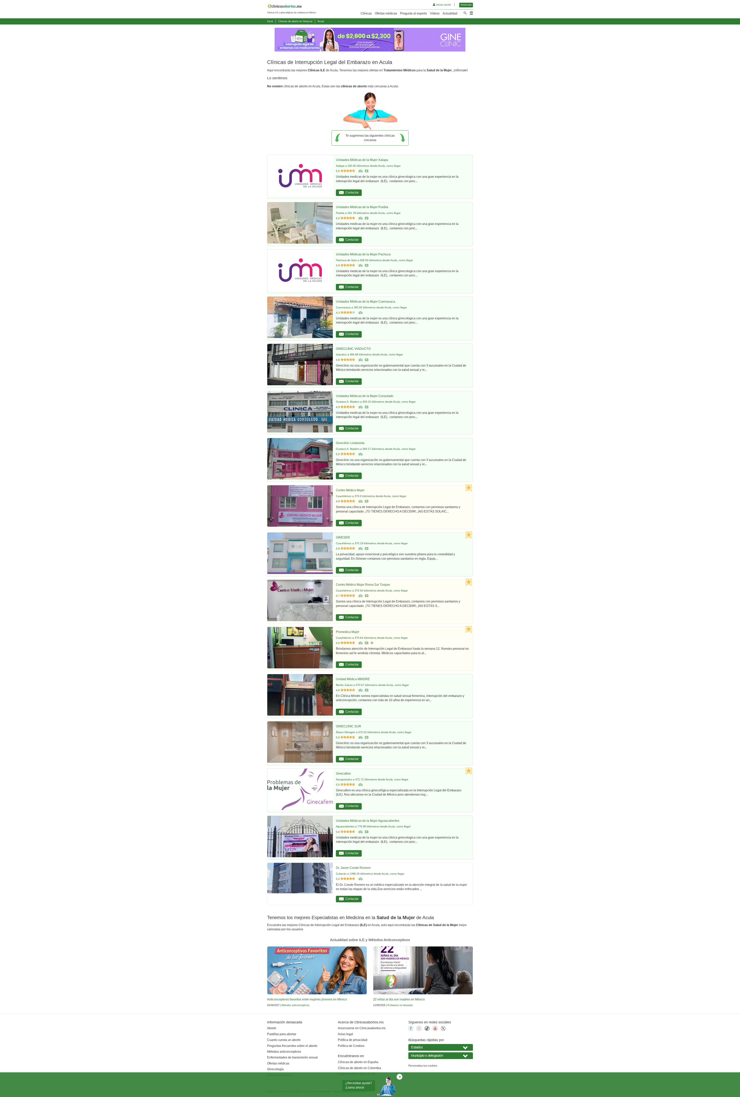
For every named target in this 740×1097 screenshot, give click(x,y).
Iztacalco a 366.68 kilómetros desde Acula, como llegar (369, 354)
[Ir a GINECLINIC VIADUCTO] (360, 359)
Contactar (352, 192)
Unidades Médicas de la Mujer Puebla (362, 207)
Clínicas (366, 13)
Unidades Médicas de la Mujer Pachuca (363, 254)
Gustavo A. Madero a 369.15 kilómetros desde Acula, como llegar (376, 401)
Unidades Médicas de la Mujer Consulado (364, 396)
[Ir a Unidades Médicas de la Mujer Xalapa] (360, 171)
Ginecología (275, 1069)
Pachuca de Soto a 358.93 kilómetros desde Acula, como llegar (374, 260)
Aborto (271, 1028)
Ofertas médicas (386, 13)
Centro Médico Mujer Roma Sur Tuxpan (363, 584)
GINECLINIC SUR (348, 726)
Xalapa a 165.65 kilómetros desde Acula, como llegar (368, 165)
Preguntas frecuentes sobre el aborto (292, 1045)
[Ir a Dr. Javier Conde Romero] (360, 878)
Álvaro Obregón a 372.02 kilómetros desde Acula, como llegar (373, 732)
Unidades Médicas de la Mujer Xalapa (362, 160)
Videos (435, 13)
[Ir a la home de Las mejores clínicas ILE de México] (291, 6)
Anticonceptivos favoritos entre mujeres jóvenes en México (307, 999)
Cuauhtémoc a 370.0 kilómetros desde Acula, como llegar (371, 496)
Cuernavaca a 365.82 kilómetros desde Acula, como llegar (371, 307)
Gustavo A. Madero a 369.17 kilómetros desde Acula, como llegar (376, 448)
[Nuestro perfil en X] (443, 1029)
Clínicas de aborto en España (358, 1062)
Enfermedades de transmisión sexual (292, 1057)
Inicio (270, 21)
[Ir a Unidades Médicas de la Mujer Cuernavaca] (360, 312)
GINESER (343, 537)
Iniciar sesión (443, 4)
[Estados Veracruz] (440, 1047)
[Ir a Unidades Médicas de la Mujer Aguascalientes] (360, 831)
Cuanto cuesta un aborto (284, 1039)
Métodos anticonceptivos (295, 1005)
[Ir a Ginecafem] (360, 784)
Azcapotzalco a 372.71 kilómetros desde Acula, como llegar (372, 779)
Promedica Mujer (347, 631)
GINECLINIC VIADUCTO (353, 348)
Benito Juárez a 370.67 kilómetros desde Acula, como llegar (372, 684)
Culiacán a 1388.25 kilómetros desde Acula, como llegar (370, 873)
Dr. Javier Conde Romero (353, 867)
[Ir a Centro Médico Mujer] (360, 501)
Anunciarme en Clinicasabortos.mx (362, 1028)
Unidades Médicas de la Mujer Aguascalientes (367, 820)
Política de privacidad (352, 1039)
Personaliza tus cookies (422, 1065)
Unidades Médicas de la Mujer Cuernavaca (365, 301)
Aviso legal (345, 1034)
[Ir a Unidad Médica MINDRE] (360, 690)
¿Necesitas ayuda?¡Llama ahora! (358, 1085)
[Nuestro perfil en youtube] (435, 1029)
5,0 (338, 170)
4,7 (338, 595)
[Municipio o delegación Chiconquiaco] (440, 1055)
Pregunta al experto (413, 13)
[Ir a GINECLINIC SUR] (360, 737)
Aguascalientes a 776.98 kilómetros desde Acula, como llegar (373, 826)
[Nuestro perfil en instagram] (418, 1029)
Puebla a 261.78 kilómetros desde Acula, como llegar (368, 213)
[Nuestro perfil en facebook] (410, 1029)
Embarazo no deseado (400, 1005)
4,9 (338, 265)
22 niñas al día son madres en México (399, 999)
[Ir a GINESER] (360, 548)
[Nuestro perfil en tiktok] (427, 1029)
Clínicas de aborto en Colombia (359, 1068)
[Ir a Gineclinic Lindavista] (360, 454)
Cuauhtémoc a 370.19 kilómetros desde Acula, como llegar (372, 543)
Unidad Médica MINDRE (353, 679)
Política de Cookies (351, 1045)
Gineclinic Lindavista (350, 443)
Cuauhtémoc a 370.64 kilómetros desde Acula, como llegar (372, 590)
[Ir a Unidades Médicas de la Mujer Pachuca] (360, 265)
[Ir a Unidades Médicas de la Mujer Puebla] (360, 218)
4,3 (338, 312)
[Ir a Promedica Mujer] (360, 643)
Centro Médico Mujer (350, 490)
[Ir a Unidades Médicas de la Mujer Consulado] (360, 407)
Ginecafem (343, 773)
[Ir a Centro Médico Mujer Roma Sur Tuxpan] (360, 595)
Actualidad (450, 13)
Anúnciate (466, 4)
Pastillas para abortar (281, 1034)
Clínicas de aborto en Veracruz (295, 21)
